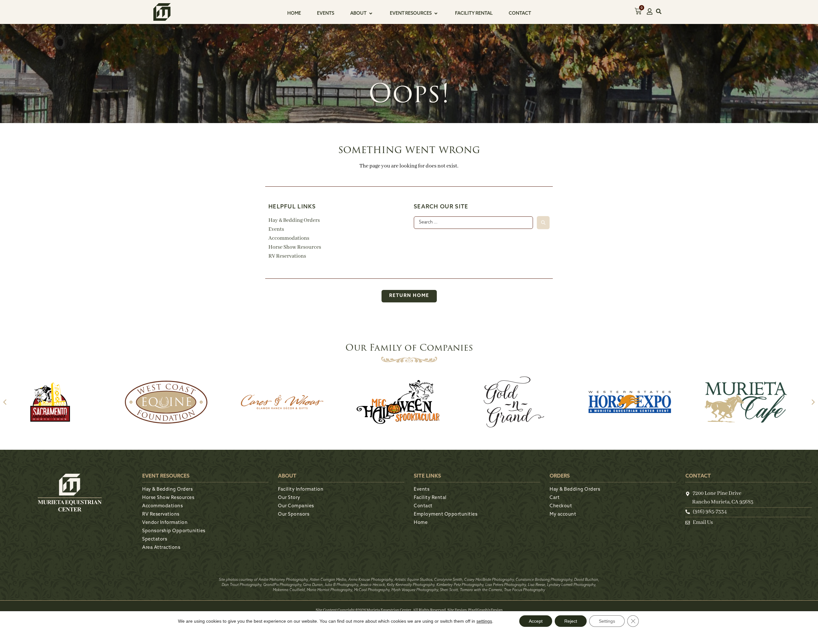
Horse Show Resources (294, 247)
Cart (554, 497)
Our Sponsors (293, 514)
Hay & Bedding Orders (294, 220)
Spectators (154, 539)
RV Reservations (287, 256)
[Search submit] (543, 222)
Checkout (561, 506)
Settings (607, 621)
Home (421, 522)
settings (484, 621)
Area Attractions (161, 547)
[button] (362, 13)
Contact (423, 506)
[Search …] (658, 13)
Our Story (289, 497)
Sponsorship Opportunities (173, 531)
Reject (570, 621)
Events (276, 229)
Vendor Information (165, 522)
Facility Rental (430, 497)
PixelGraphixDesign (485, 610)
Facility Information (300, 489)
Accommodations (288, 238)
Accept (536, 621)
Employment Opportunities (445, 514)
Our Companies (296, 506)
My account (563, 514)
